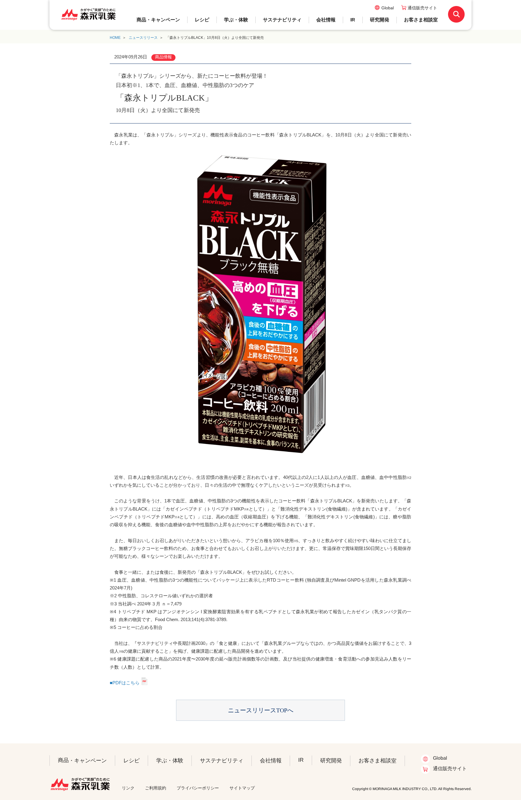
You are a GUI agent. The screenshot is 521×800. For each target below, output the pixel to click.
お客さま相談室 (421, 19)
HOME (115, 38)
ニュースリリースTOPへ (260, 710)
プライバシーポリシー (198, 788)
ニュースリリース (143, 38)
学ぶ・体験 (236, 19)
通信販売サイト (422, 7)
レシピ (202, 19)
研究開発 (379, 19)
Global (387, 7)
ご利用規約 (155, 788)
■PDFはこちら (125, 682)
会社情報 (326, 19)
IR (352, 19)
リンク (128, 788)
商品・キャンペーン (158, 19)
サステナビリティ (282, 19)
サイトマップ (242, 788)
